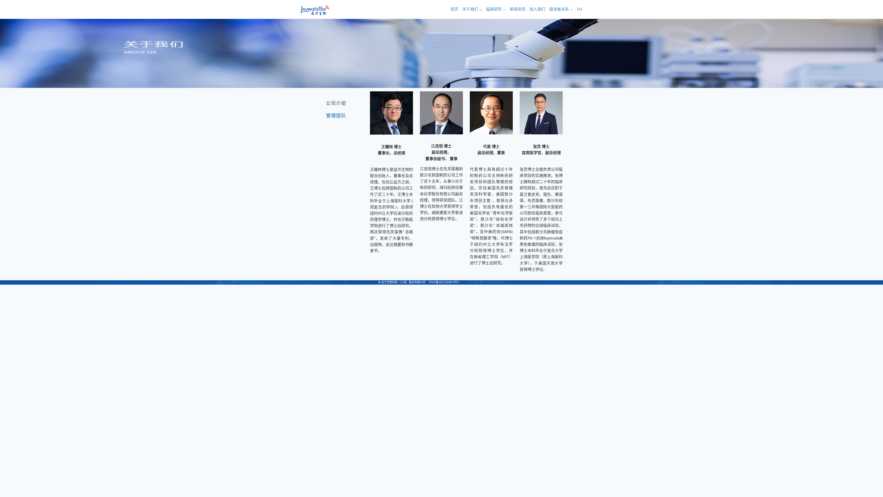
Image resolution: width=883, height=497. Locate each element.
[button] (480, 9)
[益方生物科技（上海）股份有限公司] (314, 10)
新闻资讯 (517, 9)
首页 (454, 9)
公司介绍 (336, 103)
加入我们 (537, 9)
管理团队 (336, 115)
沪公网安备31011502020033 (487, 282)
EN (579, 9)
